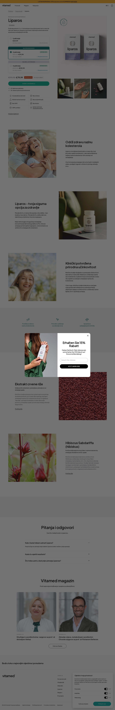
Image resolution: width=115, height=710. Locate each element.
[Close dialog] (87, 335)
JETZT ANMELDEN (74, 366)
